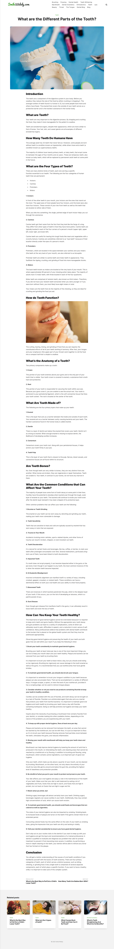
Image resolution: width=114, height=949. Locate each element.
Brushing (55, 2)
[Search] (106, 5)
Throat (61, 7)
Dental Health (73, 2)
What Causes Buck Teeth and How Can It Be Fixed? (69, 922)
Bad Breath (56, 5)
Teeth (90, 5)
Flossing (63, 2)
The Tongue (70, 7)
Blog (88, 7)
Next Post (73, 880)
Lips (95, 5)
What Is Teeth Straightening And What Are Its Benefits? (95, 922)
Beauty (54, 7)
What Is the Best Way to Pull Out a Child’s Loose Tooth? (18, 922)
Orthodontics (81, 5)
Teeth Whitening (86, 2)
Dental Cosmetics (68, 5)
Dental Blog (81, 7)
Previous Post (41, 881)
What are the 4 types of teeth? (43, 921)
